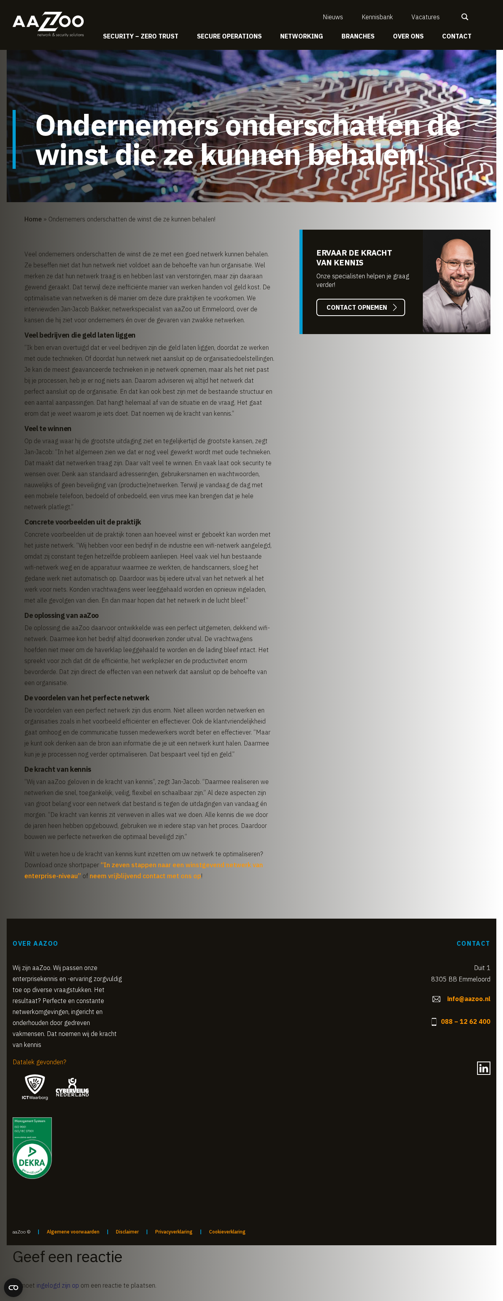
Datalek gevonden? (39, 1062)
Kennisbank (377, 17)
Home (33, 219)
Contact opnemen (357, 307)
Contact (457, 36)
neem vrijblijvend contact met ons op (145, 876)
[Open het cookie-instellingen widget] (13, 1287)
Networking (301, 36)
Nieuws (333, 17)
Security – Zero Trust (140, 36)
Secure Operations (229, 36)
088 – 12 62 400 (465, 1021)
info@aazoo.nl (468, 999)
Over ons (408, 36)
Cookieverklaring (227, 1232)
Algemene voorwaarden (73, 1232)
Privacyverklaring (174, 1232)
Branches (357, 36)
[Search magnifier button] (465, 17)
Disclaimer (127, 1232)
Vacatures (425, 17)
